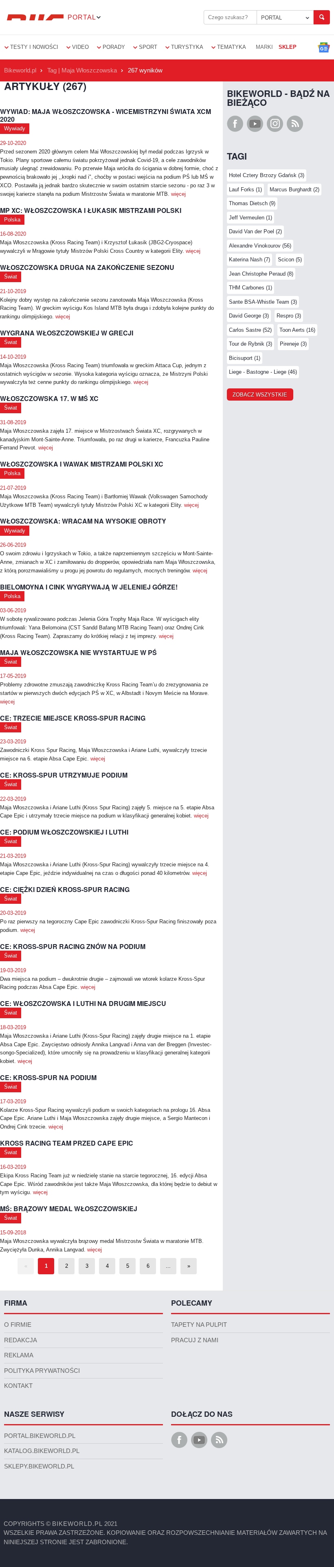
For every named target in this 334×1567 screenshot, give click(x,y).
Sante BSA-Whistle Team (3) (263, 302)
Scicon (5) (290, 259)
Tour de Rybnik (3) (250, 344)
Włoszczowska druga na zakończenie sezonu (87, 268)
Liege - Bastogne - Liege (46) (263, 372)
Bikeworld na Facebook (235, 124)
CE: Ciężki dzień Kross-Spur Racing (65, 890)
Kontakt (18, 1385)
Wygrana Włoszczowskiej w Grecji (66, 333)
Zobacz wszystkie (260, 395)
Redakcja (20, 1340)
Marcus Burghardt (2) (294, 189)
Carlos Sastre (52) (250, 330)
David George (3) (249, 316)
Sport (148, 47)
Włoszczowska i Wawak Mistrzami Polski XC (81, 464)
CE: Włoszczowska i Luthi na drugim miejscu (83, 1004)
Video (80, 47)
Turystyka (187, 47)
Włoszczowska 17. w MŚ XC (49, 399)
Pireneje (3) (293, 344)
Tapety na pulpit (199, 1324)
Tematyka (231, 47)
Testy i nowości (34, 47)
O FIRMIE (17, 1324)
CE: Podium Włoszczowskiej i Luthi (64, 832)
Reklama (18, 1355)
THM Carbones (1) (250, 288)
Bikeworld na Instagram (275, 124)
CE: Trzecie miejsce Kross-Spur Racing (72, 718)
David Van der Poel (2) (255, 231)
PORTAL (271, 18)
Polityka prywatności (42, 1370)
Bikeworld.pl (20, 70)
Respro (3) (289, 316)
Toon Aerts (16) (297, 330)
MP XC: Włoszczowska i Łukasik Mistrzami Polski (90, 211)
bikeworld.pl (77, 1524)
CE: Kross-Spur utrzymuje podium (63, 775)
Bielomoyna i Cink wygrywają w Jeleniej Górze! (89, 587)
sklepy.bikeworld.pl (39, 1466)
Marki (264, 47)
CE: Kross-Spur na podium (48, 1078)
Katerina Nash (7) (249, 259)
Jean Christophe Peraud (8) (261, 274)
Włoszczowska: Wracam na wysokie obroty (83, 521)
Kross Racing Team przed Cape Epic (66, 1143)
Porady (114, 47)
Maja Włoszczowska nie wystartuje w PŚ (78, 653)
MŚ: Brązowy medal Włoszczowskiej (68, 1209)
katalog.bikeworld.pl (41, 1451)
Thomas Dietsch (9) (252, 203)
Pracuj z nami (194, 1340)
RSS (295, 124)
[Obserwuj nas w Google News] (324, 47)
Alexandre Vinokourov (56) (260, 246)
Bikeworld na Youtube (255, 124)
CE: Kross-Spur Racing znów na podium (72, 947)
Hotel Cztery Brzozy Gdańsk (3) (266, 175)
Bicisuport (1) (244, 358)
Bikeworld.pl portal (34, 17)
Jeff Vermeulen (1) (250, 218)
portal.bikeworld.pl (39, 1436)
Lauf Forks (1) (245, 189)
